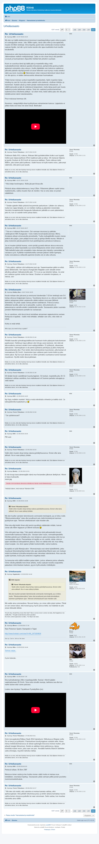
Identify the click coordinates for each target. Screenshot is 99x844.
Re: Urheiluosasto (14, 34)
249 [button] (79, 30)
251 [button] (88, 30)
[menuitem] (7, 16)
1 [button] (69, 30)
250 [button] (84, 30)
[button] (62, 29)
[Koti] (15, 8)
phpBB (48, 825)
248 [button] (74, 30)
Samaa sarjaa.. (10, 651)
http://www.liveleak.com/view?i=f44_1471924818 (23, 634)
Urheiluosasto (11, 26)
